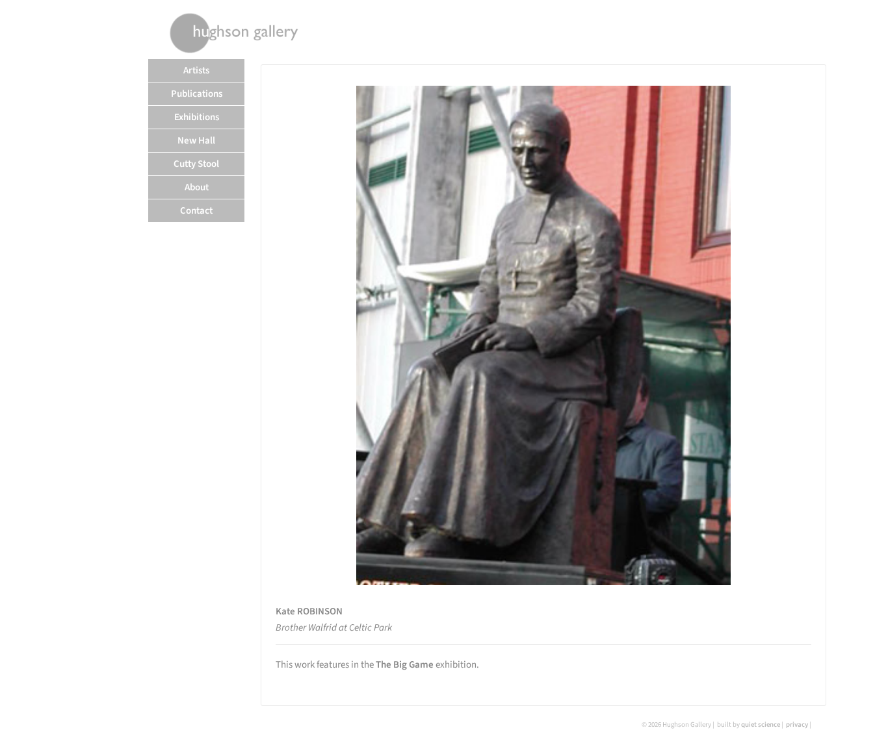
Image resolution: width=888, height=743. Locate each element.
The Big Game (405, 665)
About (197, 187)
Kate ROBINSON (309, 611)
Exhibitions (196, 117)
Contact (196, 211)
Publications (196, 94)
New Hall (196, 140)
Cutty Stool (196, 164)
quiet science (760, 724)
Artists (196, 70)
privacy (797, 724)
